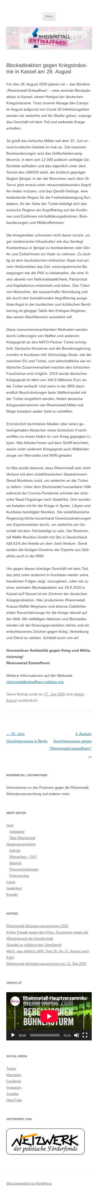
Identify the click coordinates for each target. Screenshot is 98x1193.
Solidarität (17, 832)
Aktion (79, 694)
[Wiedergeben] (13, 1035)
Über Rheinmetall (22, 838)
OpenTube (14, 1100)
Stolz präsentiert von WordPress (29, 1183)
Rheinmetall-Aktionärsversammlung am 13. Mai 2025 (46, 964)
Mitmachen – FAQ (23, 857)
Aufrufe (14, 850)
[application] (49, 1016)
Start (10, 825)
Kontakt (12, 895)
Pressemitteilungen (23, 869)
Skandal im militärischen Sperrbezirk (34, 945)
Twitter (11, 1069)
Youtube (12, 1094)
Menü (49, 16)
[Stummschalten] (76, 1035)
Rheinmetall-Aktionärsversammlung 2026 (37, 926)
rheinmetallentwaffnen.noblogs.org (35, 682)
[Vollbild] (85, 1035)
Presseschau (19, 876)
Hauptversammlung (21, 844)
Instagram (13, 1087)
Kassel (11, 701)
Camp (10, 882)
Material (15, 863)
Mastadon (13, 1075)
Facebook (13, 1081)
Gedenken (14, 888)
